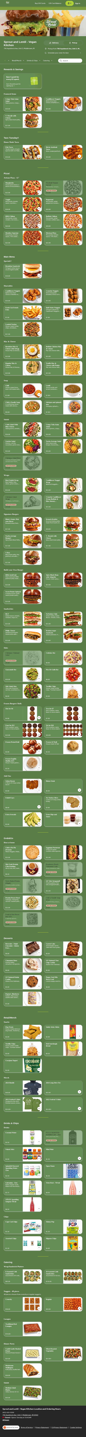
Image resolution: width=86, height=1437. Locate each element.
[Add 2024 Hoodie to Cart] (39, 1091)
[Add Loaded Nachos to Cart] (39, 333)
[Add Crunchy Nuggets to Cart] (79, 300)
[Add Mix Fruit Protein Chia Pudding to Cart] (39, 873)
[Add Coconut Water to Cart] (39, 1141)
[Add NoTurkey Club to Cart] (79, 623)
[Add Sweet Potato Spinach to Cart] (39, 600)
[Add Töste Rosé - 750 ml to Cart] (79, 1191)
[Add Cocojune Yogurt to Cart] (39, 1069)
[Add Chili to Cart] (39, 394)
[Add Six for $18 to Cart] (79, 734)
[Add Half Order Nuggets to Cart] (79, 316)
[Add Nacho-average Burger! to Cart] (39, 545)
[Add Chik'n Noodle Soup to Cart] (39, 411)
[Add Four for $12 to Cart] (39, 734)
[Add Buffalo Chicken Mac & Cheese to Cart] (79, 355)
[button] (18, 60)
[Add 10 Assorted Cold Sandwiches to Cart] (79, 1280)
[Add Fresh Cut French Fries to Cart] (39, 316)
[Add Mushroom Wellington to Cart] (39, 1374)
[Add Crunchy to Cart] (39, 1308)
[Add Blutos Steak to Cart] (79, 790)
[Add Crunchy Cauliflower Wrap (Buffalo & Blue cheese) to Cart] (79, 506)
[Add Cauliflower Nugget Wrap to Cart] (79, 489)
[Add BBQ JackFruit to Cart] (39, 584)
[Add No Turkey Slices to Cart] (79, 806)
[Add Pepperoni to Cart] (79, 208)
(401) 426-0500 (8, 1412)
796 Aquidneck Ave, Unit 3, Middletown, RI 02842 (20, 1415)
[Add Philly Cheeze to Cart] (39, 639)
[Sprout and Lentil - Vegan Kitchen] (7, 2)
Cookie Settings (76, 1427)
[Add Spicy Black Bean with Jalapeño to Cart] (79, 584)
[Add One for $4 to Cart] (39, 717)
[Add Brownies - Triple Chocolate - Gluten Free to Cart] (39, 952)
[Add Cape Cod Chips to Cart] (39, 1230)
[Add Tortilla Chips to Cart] (79, 695)
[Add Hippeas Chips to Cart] (79, 1247)
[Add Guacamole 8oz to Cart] (39, 678)
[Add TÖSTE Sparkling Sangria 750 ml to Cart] (39, 1208)
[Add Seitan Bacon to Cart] (39, 790)
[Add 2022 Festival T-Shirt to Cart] (79, 1108)
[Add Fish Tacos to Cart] (39, 156)
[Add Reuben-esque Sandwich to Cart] (79, 639)
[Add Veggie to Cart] (39, 208)
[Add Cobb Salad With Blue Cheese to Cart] (39, 433)
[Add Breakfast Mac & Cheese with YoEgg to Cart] (39, 355)
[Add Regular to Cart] (79, 1308)
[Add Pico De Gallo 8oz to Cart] (79, 678)
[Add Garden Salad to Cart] (39, 450)
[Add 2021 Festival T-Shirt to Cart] (39, 1108)
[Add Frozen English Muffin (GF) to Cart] (39, 768)
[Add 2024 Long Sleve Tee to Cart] (79, 1091)
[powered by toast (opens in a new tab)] (11, 1427)
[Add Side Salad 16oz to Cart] (39, 695)
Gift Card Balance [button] (55, 3)
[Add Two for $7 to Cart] (79, 717)
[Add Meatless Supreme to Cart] (39, 242)
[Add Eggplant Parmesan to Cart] (79, 856)
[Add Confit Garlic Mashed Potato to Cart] (39, 1358)
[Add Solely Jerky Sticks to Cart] (79, 1036)
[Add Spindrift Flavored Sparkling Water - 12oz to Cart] (39, 1175)
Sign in (77, 3)
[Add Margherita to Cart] (39, 192)
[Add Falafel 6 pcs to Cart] (39, 806)
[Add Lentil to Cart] (79, 394)
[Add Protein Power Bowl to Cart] (39, 906)
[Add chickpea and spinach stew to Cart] (79, 411)
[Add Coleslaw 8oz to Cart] (79, 662)
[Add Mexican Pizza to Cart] (79, 242)
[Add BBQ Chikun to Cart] (39, 225)
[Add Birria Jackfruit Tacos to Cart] (79, 156)
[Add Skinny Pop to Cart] (79, 1230)
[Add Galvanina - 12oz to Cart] (39, 1191)
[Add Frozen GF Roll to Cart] (79, 751)
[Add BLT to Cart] (39, 623)
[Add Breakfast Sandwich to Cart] (39, 275)
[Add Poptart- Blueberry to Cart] (39, 1003)
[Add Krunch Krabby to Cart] (79, 528)
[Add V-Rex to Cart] (39, 561)
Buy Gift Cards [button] (40, 3)
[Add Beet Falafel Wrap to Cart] (39, 489)
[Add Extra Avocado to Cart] (39, 823)
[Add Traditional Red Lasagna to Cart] (39, 1333)
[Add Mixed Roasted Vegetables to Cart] (79, 1358)
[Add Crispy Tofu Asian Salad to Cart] (39, 108)
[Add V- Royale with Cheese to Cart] (39, 124)
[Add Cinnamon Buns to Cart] (39, 969)
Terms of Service (27, 1427)
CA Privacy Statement (59, 1427)
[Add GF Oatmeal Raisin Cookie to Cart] (39, 986)
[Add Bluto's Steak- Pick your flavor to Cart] (39, 528)
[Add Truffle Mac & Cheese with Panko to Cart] (79, 372)
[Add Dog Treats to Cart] (39, 1036)
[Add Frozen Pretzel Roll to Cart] (39, 751)
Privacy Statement (42, 1427)
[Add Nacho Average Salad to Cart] (79, 450)
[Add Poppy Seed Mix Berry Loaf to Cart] (79, 986)
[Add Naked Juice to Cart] (39, 1158)
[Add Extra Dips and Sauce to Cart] (79, 823)
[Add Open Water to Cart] (79, 1175)
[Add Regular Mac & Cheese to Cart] (39, 372)
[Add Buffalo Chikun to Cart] (79, 225)
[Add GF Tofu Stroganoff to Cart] (79, 890)
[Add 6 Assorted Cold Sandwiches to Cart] (39, 1280)
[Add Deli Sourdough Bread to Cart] (79, 1052)
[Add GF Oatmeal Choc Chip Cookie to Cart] (79, 969)
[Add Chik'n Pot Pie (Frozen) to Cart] (39, 856)
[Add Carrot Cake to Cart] (79, 952)
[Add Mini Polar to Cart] (79, 1158)
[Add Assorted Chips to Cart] (39, 1247)
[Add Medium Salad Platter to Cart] (39, 1397)
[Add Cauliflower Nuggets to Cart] (79, 108)
